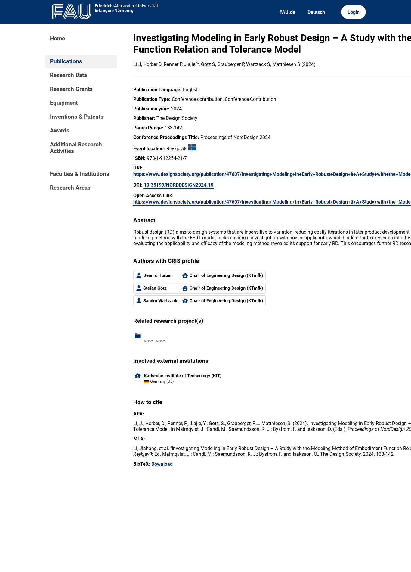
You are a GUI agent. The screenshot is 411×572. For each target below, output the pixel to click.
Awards (60, 130)
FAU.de (287, 12)
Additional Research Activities (76, 147)
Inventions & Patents (77, 116)
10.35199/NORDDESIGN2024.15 (178, 185)
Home (57, 38)
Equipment (64, 103)
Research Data (68, 75)
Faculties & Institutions (79, 174)
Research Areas (70, 188)
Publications (66, 61)
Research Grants (71, 89)
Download (162, 464)
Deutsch (316, 12)
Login (354, 12)
